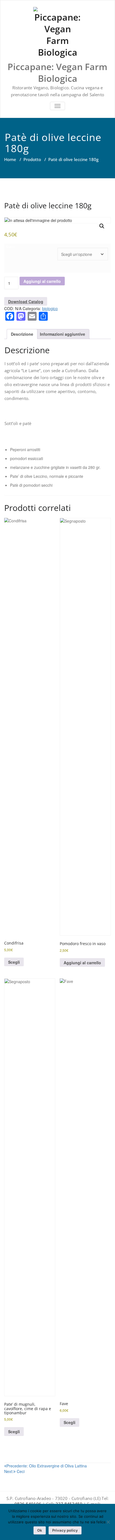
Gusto (10, 246)
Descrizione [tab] (22, 334)
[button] (102, 226)
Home (10, 159)
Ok (39, 1530)
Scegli (14, 962)
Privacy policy (65, 1530)
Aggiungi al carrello (42, 281)
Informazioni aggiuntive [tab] (62, 334)
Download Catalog (25, 301)
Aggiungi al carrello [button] (82, 962)
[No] (108, 1522)
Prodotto (32, 159)
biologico (50, 308)
